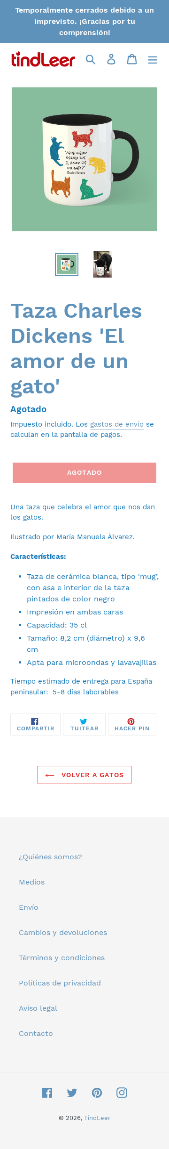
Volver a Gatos (91, 774)
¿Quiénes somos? (50, 856)
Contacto (36, 1033)
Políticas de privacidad (60, 982)
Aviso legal (38, 1008)
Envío (28, 907)
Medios (32, 882)
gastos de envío (117, 424)
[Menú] (152, 59)
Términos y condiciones (62, 957)
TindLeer (97, 1117)
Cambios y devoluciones (63, 932)
